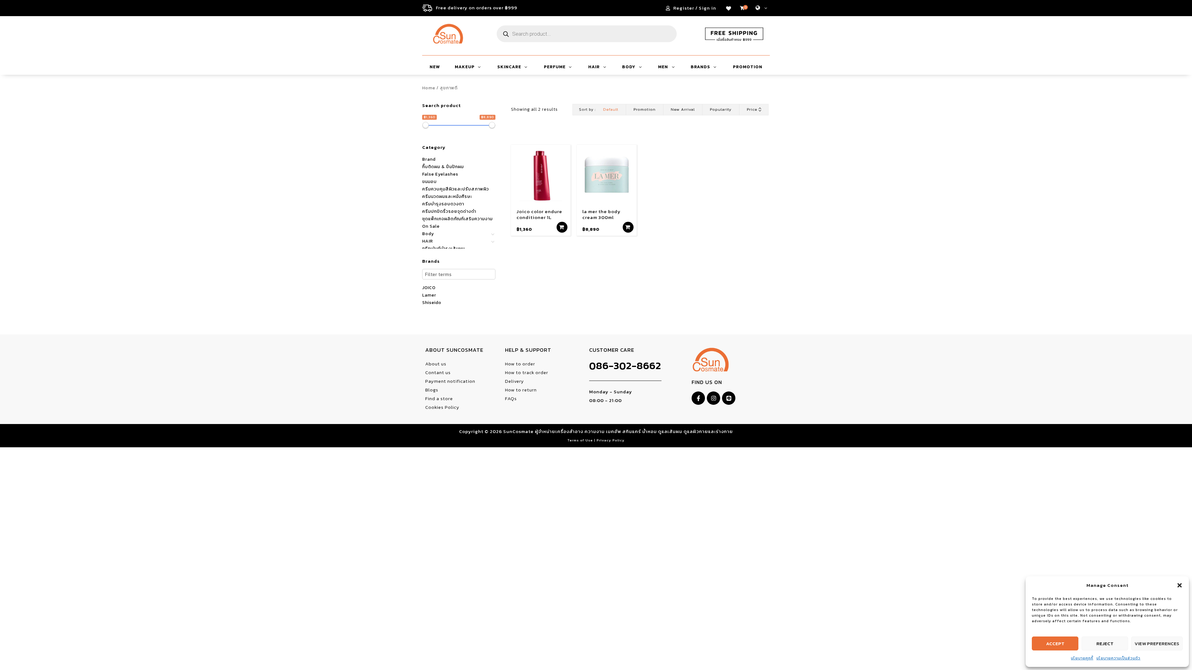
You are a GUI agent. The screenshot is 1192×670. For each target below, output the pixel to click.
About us (435, 363)
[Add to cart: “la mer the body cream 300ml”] (628, 227)
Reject (1104, 643)
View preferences (1157, 643)
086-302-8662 (625, 365)
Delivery (514, 381)
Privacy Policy (611, 440)
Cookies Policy (442, 407)
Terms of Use (580, 440)
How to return (521, 389)
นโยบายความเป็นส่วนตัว (1118, 658)
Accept (1055, 643)
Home (428, 88)
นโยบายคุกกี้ (1082, 658)
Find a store (439, 398)
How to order (520, 363)
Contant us (438, 372)
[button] (1179, 585)
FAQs (511, 398)
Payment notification (450, 381)
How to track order (526, 372)
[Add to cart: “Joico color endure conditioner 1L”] (562, 227)
